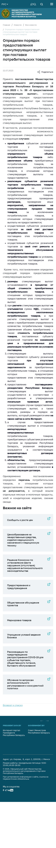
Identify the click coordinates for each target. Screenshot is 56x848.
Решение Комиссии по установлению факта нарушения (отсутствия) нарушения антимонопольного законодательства (25, 565)
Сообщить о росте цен (20, 520)
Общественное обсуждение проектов (23, 604)
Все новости (31, 25)
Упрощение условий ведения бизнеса (23, 636)
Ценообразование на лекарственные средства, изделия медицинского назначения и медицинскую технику (23, 540)
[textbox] (5, 4)
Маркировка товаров (19, 620)
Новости (18, 25)
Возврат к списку (13, 705)
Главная (6, 25)
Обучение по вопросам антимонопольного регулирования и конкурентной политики (25, 684)
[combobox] (5, 4)
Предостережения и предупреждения (18, 586)
